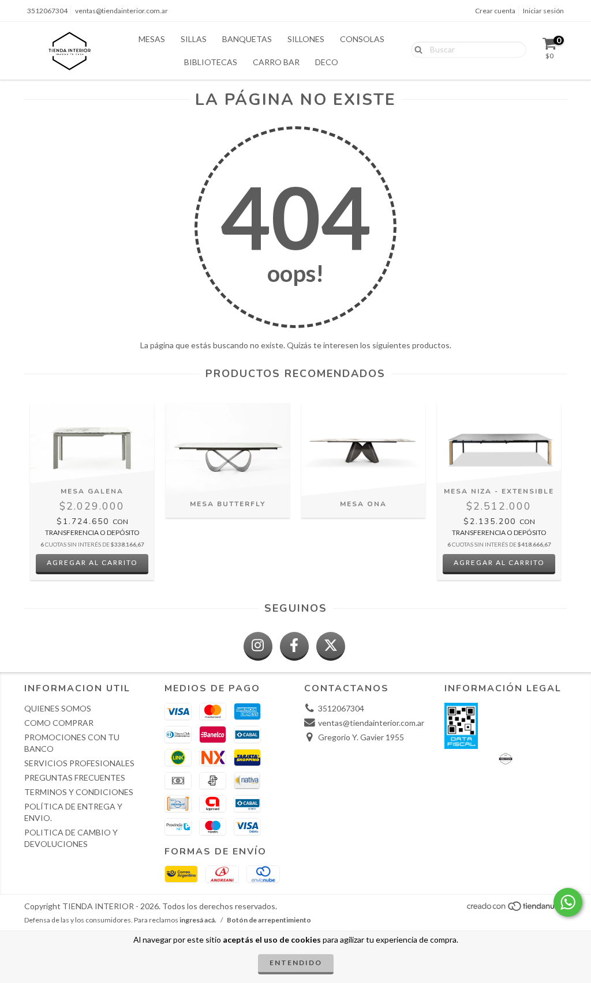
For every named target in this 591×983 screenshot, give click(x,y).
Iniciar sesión (543, 10)
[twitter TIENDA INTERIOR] (330, 646)
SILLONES (305, 39)
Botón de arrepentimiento (269, 920)
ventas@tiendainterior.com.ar (121, 10)
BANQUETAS (247, 39)
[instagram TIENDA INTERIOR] (258, 646)
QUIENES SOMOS (57, 708)
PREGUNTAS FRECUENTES (74, 777)
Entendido (296, 962)
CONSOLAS (362, 39)
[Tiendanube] (516, 909)
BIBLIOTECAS (210, 62)
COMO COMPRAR (58, 723)
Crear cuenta (495, 10)
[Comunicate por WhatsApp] (567, 902)
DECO (326, 62)
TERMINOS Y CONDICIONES (78, 792)
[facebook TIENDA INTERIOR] (294, 646)
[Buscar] (416, 49)
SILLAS (194, 39)
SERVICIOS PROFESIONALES (79, 763)
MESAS (152, 39)
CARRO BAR (276, 62)
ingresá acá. (197, 920)
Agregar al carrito (92, 562)
